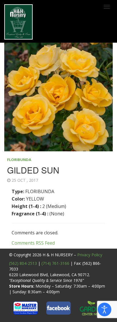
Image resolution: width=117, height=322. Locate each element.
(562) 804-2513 (23, 263)
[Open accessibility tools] (104, 309)
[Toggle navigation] (107, 6)
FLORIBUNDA (19, 159)
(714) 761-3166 (55, 263)
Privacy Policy (89, 254)
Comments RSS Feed (33, 243)
